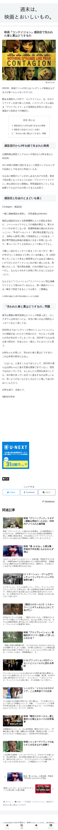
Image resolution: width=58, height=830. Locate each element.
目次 (25, 120)
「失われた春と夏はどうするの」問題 (30, 133)
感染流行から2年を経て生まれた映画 (29, 125)
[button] (52, 458)
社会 (6, 479)
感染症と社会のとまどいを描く (27, 129)
